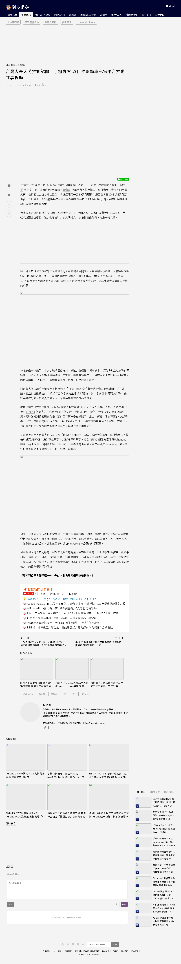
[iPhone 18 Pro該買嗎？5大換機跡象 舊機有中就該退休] (36, 669)
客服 (59, 951)
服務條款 (78, 951)
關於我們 (124, 951)
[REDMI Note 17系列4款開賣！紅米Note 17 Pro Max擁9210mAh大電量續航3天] (109, 757)
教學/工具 (116, 14)
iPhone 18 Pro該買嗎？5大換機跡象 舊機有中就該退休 (36, 684)
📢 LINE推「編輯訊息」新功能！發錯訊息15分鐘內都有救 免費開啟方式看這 (68, 627)
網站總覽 (134, 951)
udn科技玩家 (11, 65)
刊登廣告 (46, 951)
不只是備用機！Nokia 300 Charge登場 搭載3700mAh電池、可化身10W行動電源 (164, 908)
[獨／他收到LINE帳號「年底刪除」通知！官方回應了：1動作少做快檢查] (143, 802)
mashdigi (53, 575)
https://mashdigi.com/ (94, 722)
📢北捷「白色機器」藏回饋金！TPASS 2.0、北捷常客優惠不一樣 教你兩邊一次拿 (71, 613)
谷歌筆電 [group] (67, 22)
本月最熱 (169, 792)
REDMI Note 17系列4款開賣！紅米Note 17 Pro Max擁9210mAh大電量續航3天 (108, 775)
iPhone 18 (26, 652)
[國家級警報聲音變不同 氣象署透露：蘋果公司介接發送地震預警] (143, 855)
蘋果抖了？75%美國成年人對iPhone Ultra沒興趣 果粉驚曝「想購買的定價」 (71, 684)
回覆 (124, 904)
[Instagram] (67, 944)
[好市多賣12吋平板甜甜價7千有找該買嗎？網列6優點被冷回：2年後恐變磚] (143, 815)
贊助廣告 (11, 823)
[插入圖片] (117, 904)
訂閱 (115, 944)
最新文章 (12, 14)
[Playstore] (78, 944)
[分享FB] (9, 186)
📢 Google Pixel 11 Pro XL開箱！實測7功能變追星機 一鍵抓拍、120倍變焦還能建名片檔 (74, 603)
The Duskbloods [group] (86, 22)
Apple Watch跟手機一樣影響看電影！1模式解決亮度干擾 (163, 921)
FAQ (54, 951)
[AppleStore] (83, 944)
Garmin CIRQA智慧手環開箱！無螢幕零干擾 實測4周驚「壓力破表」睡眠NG (164, 882)
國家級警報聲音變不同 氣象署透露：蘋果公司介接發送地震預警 (164, 855)
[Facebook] (62, 944)
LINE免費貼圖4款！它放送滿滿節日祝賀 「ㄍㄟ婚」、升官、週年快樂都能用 (164, 895)
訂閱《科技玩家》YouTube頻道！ (60, 594)
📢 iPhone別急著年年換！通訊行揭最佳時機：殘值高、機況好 (59, 618)
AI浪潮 (103, 14)
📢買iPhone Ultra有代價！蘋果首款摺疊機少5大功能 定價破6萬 (60, 608)
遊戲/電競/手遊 (88, 14)
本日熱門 (142, 792)
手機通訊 (26, 14)
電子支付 (146, 14)
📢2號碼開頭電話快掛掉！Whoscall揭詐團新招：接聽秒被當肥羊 (61, 622)
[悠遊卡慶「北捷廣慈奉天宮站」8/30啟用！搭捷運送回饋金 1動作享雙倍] (143, 868)
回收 (65, 694)
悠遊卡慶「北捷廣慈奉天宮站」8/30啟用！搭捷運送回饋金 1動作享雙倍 (164, 868)
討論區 (9, 866)
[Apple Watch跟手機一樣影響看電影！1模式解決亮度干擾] (143, 921)
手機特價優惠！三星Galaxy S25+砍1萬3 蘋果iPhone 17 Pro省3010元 (67, 775)
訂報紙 (115, 951)
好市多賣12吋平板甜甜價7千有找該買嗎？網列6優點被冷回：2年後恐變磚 (163, 815)
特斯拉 (42, 694)
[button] (170, 6)
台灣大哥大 (28, 694)
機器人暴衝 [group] (50, 22)
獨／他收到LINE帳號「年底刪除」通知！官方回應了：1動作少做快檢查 (164, 802)
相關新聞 (11, 739)
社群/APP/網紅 (42, 14)
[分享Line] (9, 195)
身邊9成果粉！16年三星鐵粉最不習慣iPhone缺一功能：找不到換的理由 (109, 815)
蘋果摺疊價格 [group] (32, 22)
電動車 (54, 694)
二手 (74, 694)
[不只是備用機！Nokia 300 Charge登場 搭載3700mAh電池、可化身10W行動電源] (143, 908)
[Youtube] (167, 6)
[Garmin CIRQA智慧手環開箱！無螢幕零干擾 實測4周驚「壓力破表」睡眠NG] (143, 881)
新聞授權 (68, 951)
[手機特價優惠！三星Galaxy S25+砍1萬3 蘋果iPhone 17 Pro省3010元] (67, 757)
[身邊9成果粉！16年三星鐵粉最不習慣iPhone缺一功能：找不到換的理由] (109, 797)
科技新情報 (132, 14)
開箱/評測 (59, 14)
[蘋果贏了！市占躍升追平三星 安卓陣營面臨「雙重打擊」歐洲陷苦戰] (107, 669)
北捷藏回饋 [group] (13, 22)
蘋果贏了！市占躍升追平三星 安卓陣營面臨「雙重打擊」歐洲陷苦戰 (106, 684)
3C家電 (72, 14)
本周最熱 (155, 792)
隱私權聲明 (94, 951)
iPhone (85, 694)
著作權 (86, 951)
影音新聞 (160, 14)
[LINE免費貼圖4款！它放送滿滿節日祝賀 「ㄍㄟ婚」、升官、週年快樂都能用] (143, 895)
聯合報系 (105, 951)
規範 (10, 904)
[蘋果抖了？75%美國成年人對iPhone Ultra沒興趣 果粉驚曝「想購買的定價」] (72, 669)
